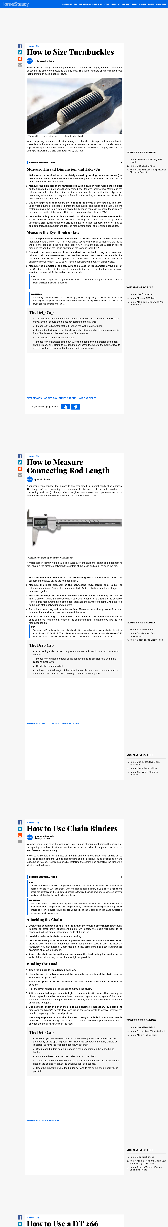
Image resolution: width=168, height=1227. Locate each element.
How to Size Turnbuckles (142, 629)
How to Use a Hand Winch (142, 1027)
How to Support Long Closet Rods (146, 640)
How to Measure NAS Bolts (143, 298)
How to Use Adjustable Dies (143, 768)
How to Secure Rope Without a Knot (147, 1031)
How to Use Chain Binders (143, 166)
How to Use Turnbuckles (141, 294)
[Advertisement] (74, 375)
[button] (20, 47)
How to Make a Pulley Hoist (143, 1035)
